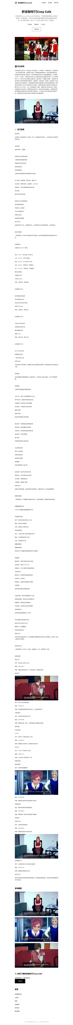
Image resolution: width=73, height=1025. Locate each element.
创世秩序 (17, 1004)
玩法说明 (44, 2)
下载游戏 (20, 981)
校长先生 (17, 1008)
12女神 (16, 997)
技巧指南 (50, 2)
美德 (16, 1001)
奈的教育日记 (18, 994)
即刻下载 (56, 2)
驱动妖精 (17, 1011)
